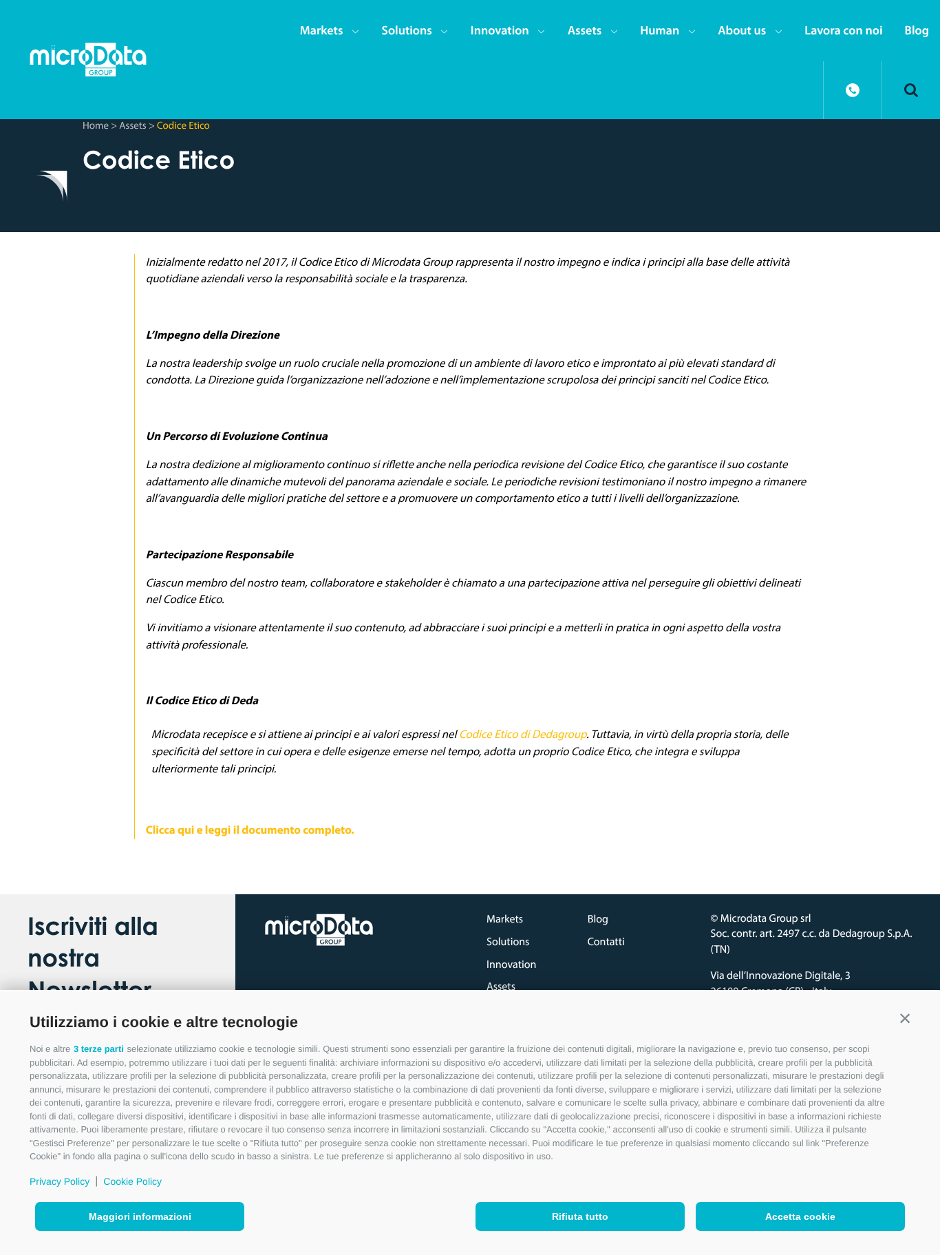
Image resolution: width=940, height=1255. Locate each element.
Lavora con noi (843, 30)
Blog (917, 30)
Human (659, 30)
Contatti (606, 942)
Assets (585, 30)
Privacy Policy (59, 1181)
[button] (904, 1018)
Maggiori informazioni (140, 1216)
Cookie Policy (132, 1181)
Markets (321, 30)
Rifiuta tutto (580, 1216)
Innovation (500, 30)
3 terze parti (99, 1049)
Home (96, 124)
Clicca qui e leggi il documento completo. (250, 830)
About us (742, 30)
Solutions (406, 30)
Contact (853, 90)
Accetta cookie (800, 1216)
